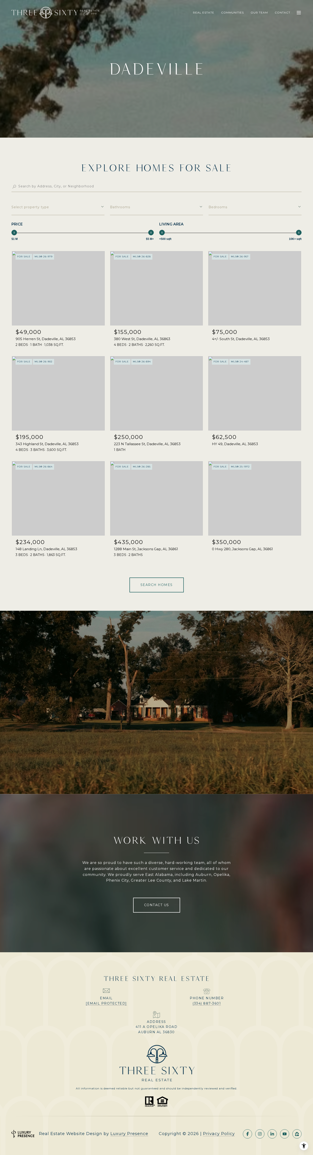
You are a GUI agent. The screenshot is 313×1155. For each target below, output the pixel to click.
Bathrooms (120, 207)
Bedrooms (218, 207)
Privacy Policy (219, 1133)
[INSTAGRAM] (259, 1133)
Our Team (259, 12)
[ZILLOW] (297, 1133)
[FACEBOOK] (247, 1133)
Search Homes (156, 585)
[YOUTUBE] (284, 1133)
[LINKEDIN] (272, 1133)
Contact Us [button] (156, 905)
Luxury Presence (129, 1133)
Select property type (30, 207)
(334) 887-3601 (206, 1003)
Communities (232, 12)
